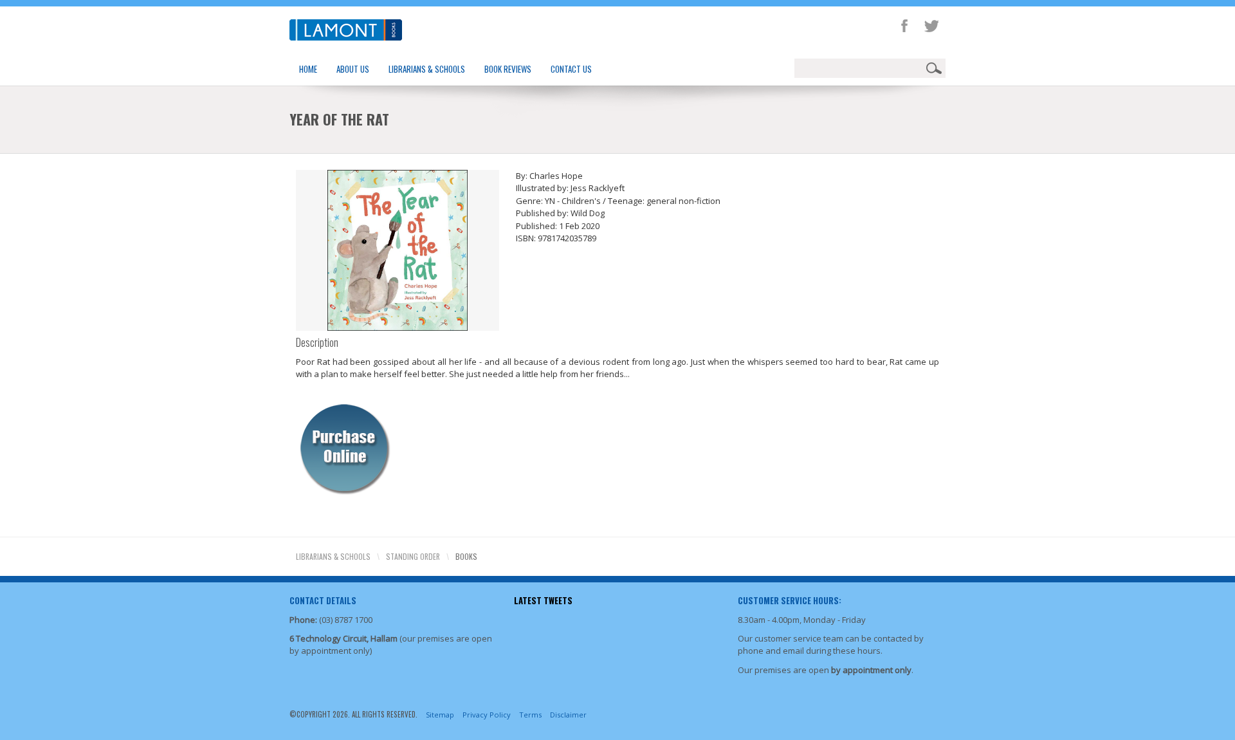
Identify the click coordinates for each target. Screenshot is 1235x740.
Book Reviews (507, 68)
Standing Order (413, 556)
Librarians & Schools (427, 68)
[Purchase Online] (344, 446)
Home (308, 68)
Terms (530, 714)
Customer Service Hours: (789, 600)
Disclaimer (568, 714)
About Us (352, 68)
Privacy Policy (486, 714)
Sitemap (440, 714)
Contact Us (571, 68)
